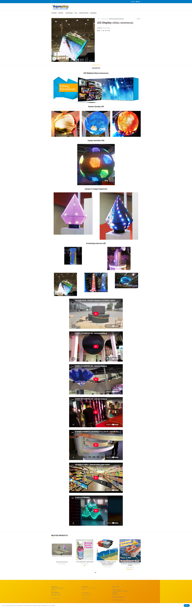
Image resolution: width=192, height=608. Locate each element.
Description (96, 68)
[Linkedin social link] (107, 31)
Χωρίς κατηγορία (104, 18)
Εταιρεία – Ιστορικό (116, 589)
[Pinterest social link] (139, 2)
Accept (187, 605)
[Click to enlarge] (54, 59)
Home (98, 18)
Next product (140, 19)
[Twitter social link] (133, 2)
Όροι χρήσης (115, 594)
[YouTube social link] (137, 2)
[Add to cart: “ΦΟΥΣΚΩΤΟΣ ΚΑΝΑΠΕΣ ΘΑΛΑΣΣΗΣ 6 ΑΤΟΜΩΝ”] (139, 541)
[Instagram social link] (135, 2)
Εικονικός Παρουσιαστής (62, 562)
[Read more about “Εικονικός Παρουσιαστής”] (71, 541)
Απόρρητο (114, 592)
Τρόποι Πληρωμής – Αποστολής (120, 591)
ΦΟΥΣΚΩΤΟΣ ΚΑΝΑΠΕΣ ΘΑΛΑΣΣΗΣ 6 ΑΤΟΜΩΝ (130, 564)
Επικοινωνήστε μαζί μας (118, 599)
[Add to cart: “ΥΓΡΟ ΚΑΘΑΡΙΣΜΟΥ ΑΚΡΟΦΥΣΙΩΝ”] (94, 541)
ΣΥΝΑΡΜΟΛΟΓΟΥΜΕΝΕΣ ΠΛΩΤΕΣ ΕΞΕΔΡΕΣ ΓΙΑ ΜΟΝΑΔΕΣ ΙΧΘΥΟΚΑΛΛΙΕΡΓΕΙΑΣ (107, 563)
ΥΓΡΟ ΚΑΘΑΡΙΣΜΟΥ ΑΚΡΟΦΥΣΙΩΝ (84, 562)
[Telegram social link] (109, 31)
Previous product (137, 19)
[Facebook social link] (131, 2)
